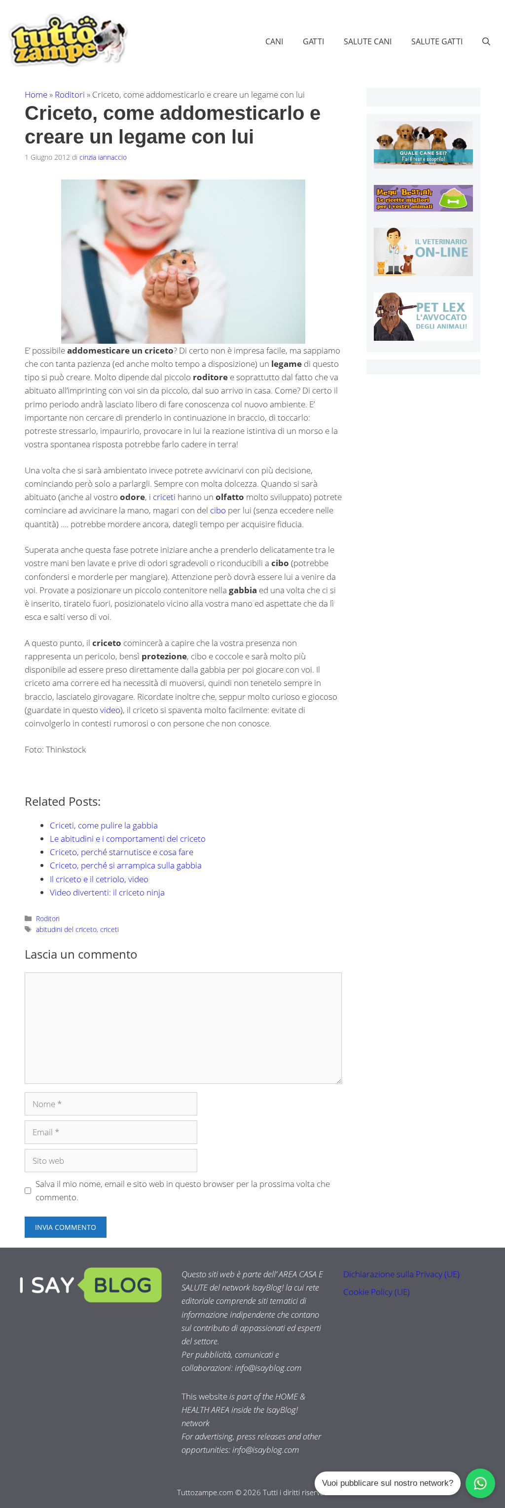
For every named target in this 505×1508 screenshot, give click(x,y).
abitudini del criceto (66, 929)
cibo (218, 510)
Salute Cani (368, 41)
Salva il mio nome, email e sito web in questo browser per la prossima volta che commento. (183, 1190)
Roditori (70, 94)
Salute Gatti (437, 41)
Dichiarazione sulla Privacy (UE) (401, 1274)
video (110, 710)
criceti (164, 497)
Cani (274, 41)
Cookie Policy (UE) (376, 1291)
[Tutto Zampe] (66, 40)
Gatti (313, 41)
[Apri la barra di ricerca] (486, 41)
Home (36, 94)
